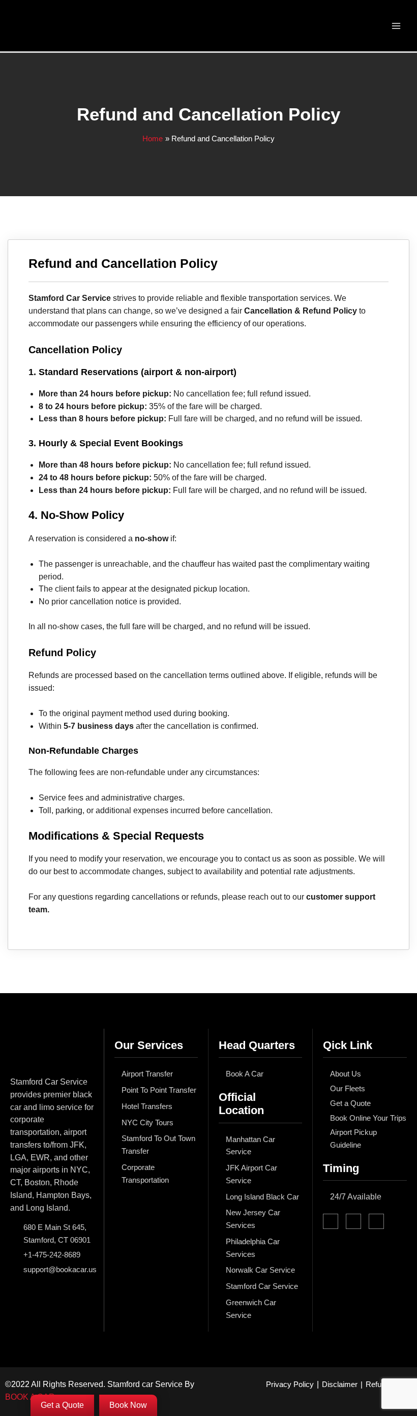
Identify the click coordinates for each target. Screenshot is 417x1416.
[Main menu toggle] (396, 26)
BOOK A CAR (30, 1397)
